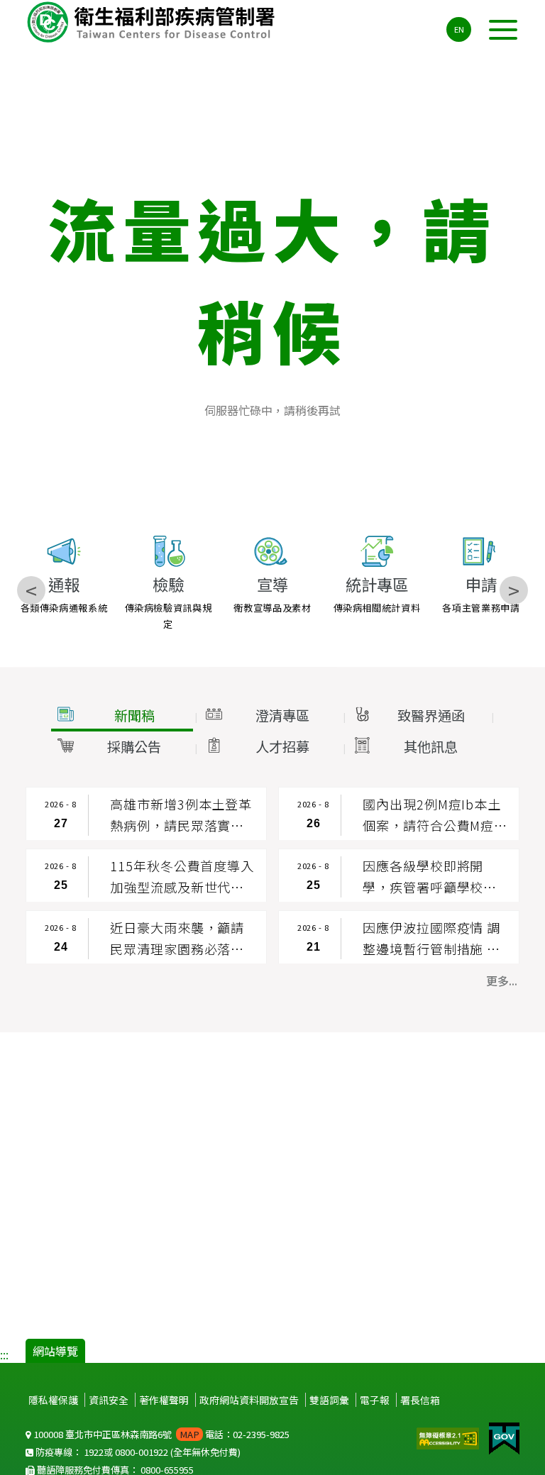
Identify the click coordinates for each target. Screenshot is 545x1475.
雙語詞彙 (329, 1400)
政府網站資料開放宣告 (249, 1400)
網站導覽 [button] (55, 1350)
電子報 (375, 1400)
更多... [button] (501, 980)
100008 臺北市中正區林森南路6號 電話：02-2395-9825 (160, 1434)
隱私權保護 (53, 1400)
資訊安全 (108, 1400)
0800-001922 (141, 1452)
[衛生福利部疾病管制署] (153, 22)
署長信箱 (420, 1400)
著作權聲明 (164, 1400)
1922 (94, 1452)
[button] (122, 715)
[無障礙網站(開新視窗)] (449, 1436)
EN (459, 29)
